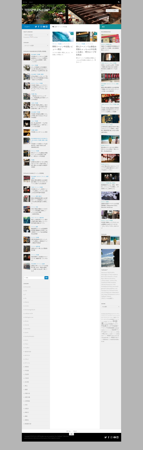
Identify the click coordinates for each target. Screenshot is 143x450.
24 (101, 313)
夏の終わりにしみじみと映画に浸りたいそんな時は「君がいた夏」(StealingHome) (110, 149)
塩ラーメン (113, 332)
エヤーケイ (114, 313)
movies (27, 306)
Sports (35, 140)
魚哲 (103, 341)
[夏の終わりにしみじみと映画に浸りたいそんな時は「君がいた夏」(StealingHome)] (115, 240)
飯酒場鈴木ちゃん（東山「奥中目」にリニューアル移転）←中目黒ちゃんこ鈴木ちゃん (110, 186)
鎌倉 (26, 416)
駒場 (104, 339)
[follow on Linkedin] (47, 27)
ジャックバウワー (108, 315)
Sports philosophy (29, 336)
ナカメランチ (106, 317)
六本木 (27, 378)
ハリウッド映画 (112, 317)
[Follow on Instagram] (41, 27)
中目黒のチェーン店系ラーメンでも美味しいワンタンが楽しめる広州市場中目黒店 (39, 190)
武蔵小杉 (27, 393)
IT (25, 294)
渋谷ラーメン (104, 335)
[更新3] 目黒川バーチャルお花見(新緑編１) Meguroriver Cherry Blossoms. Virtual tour (110, 205)
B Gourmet (33, 54)
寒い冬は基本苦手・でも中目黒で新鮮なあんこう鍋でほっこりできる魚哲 (39, 124)
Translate (35, 37)
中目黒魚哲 (116, 328)
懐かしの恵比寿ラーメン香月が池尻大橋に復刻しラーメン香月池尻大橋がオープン (39, 221)
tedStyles (104, 313)
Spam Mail (27, 328)
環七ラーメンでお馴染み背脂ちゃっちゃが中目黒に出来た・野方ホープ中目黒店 (39, 154)
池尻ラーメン (113, 333)
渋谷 (37, 207)
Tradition (27, 347)
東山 (36, 94)
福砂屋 (104, 337)
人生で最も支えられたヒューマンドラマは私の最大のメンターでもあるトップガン (110, 168)
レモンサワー (109, 321)
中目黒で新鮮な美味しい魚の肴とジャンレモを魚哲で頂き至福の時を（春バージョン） (39, 106)
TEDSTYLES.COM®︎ (37, 10)
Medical (27, 302)
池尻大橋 (42, 217)
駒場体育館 (113, 339)
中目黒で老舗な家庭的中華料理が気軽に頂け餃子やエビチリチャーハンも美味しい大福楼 (110, 109)
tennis (26, 340)
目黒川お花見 (114, 335)
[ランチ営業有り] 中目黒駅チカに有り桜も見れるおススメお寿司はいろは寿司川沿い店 (39, 68)
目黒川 (42, 74)
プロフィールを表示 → (107, 298)
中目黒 (59, 44)
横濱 (47, 176)
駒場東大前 (28, 424)
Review (26, 321)
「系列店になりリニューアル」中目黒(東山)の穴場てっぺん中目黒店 (39, 97)
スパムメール (115, 315)
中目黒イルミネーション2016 (39, 132)
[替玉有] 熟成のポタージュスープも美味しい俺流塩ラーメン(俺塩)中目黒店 (39, 241)
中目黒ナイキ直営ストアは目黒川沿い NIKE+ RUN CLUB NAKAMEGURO (39, 145)
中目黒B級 (106, 324)
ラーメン (54, 44)
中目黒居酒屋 (110, 328)
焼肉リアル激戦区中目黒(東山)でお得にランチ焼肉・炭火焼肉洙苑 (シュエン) (110, 48)
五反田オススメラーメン (106, 330)
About (31, 2)
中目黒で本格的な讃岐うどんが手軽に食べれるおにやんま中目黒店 (39, 115)
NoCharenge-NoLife (36, 138)
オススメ (33, 83)
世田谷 (27, 367)
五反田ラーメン (107, 332)
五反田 (43, 263)
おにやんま (109, 313)
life (25, 298)
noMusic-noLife (29, 313)
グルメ (32, 65)
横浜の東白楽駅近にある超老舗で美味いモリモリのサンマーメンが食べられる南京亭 (39, 181)
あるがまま (28, 351)
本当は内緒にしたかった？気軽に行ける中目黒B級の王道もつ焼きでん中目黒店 (39, 77)
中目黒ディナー (113, 324)
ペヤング (105, 319)
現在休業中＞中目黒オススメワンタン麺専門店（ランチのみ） (39, 258)
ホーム (25, 2)
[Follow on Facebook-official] (39, 27)
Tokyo (32, 103)
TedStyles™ (104, 270)
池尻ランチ (107, 333)
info (26, 290)
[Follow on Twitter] (36, 27)
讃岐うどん (108, 337)
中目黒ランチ (106, 326)
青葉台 (27, 420)
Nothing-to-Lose (29, 317)
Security (27, 325)
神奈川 (33, 178)
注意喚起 (27, 401)
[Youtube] (44, 27)
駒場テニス (108, 339)
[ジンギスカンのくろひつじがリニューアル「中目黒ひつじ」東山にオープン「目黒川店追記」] (105, 240)
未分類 (27, 382)
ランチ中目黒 (110, 319)
